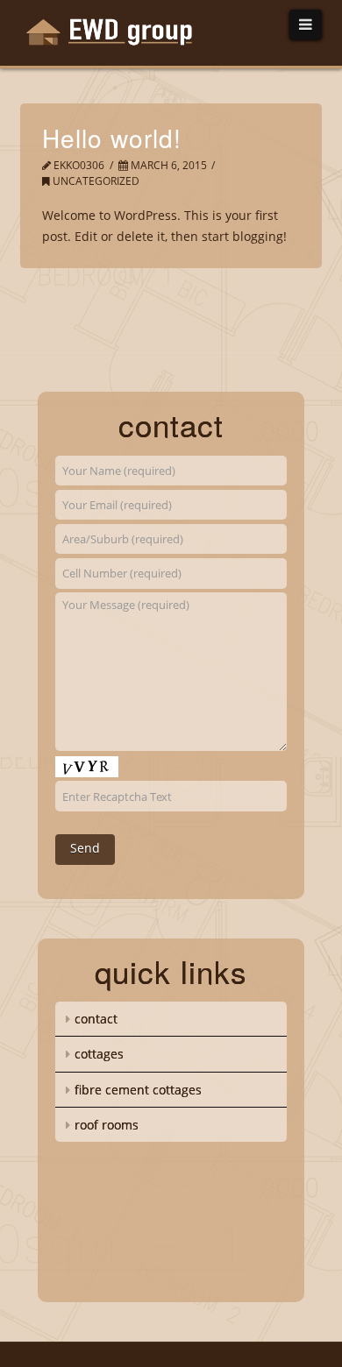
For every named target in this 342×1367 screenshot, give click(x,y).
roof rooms (107, 1124)
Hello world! (112, 137)
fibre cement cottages (138, 1089)
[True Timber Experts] (118, 35)
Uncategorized (94, 181)
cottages (99, 1053)
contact (96, 1018)
